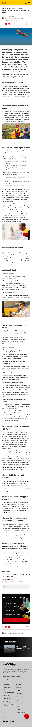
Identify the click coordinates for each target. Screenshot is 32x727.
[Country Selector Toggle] (22, 3)
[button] (26, 716)
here (14, 576)
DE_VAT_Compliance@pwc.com (14, 581)
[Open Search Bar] (18, 3)
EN (26, 2)
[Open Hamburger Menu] (29, 2)
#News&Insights (5, 7)
